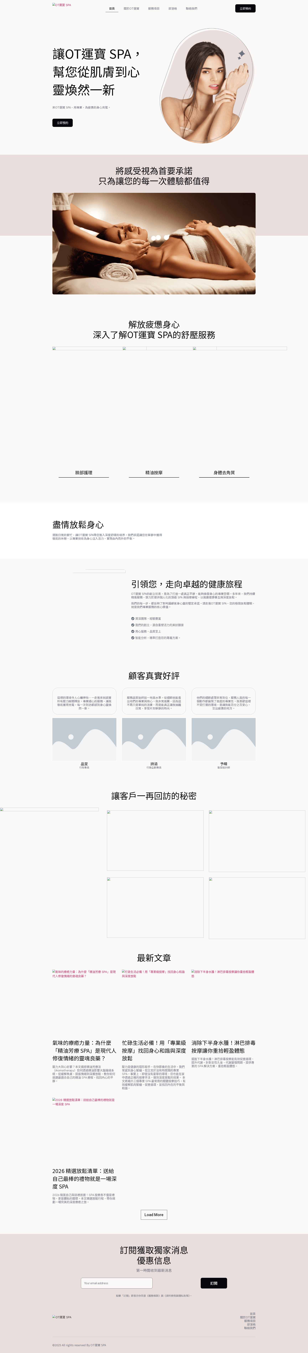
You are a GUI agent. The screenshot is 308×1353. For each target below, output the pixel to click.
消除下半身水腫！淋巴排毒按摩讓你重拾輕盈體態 (223, 1046)
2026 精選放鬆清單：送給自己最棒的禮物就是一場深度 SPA (84, 1178)
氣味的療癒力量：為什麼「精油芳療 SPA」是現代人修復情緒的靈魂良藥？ (84, 1050)
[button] (245, 8)
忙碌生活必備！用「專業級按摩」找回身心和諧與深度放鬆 (154, 1050)
